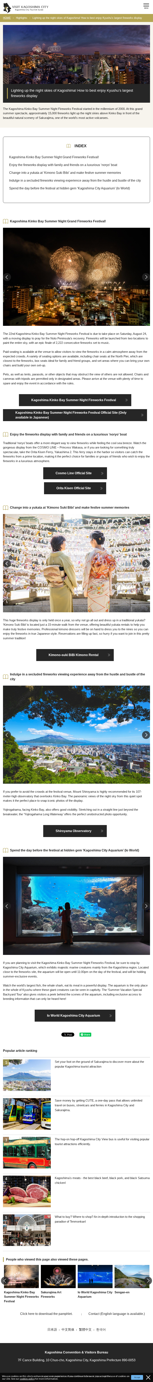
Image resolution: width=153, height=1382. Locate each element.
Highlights (21, 17)
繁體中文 (85, 1329)
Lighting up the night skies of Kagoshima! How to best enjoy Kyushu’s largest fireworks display (87, 17)
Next (146, 277)
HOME (7, 17)
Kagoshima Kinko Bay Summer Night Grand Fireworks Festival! (54, 157)
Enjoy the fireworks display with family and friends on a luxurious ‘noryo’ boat (63, 165)
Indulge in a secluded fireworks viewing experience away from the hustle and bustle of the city (75, 180)
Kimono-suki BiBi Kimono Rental (73, 655)
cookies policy (27, 1378)
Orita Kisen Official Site (73, 488)
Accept (137, 1377)
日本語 (52, 1329)
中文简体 (68, 1329)
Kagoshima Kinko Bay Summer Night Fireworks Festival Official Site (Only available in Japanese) (71, 415)
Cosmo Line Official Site (74, 473)
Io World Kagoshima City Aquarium (73, 1015)
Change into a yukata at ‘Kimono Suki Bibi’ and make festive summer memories (65, 172)
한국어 (101, 1329)
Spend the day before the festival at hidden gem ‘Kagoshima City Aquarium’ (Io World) (69, 188)
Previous (7, 277)
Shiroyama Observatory (73, 831)
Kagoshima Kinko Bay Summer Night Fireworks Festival (73, 400)
